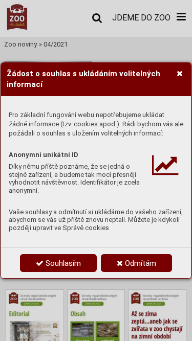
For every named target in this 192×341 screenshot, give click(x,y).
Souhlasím (62, 263)
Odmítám (139, 263)
